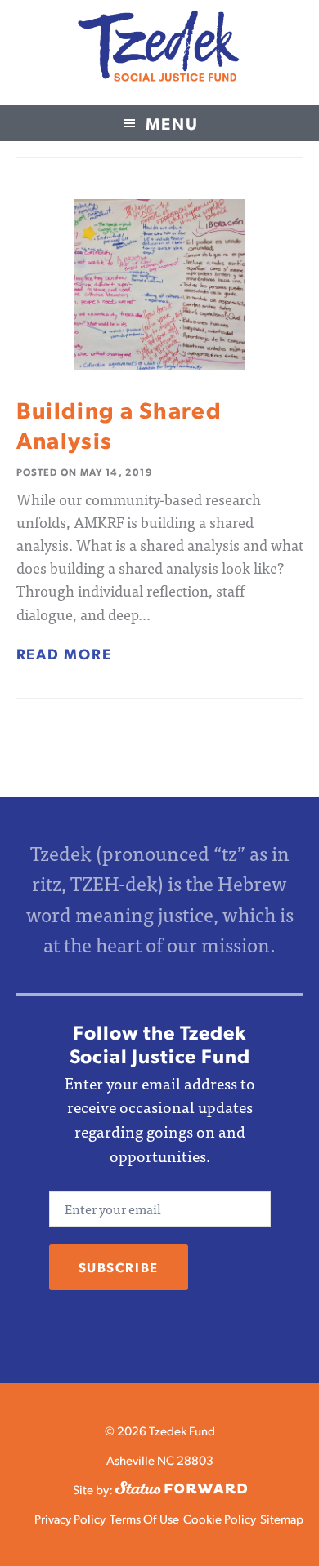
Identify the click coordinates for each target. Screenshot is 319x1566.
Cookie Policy (219, 1518)
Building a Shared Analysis (119, 424)
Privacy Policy (70, 1518)
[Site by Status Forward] (181, 1489)
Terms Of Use (144, 1518)
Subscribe (119, 1266)
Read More (64, 653)
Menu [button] (172, 123)
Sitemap (281, 1518)
